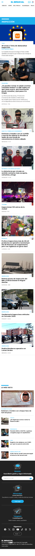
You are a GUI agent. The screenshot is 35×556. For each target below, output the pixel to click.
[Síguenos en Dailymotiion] (30, 529)
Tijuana (4, 204)
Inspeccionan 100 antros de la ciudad (13, 208)
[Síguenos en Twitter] (9, 529)
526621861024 (17, 495)
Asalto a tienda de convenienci (12, 131)
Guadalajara (25, 5)
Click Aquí (17, 501)
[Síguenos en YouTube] (18, 529)
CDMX (10, 5)
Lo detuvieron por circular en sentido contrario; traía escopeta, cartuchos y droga (14, 173)
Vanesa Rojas (9, 49)
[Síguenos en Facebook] (5, 529)
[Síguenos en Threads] (26, 529)
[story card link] (17, 34)
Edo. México (16, 5)
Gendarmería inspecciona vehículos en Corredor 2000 (15, 315)
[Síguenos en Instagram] (13, 529)
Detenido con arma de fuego (11, 168)
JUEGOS (4, 5)
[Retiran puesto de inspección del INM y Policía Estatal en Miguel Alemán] (17, 265)
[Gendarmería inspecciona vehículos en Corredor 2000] (17, 301)
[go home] (17, 541)
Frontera (5, 83)
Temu (3, 43)
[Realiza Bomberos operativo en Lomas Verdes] (17, 335)
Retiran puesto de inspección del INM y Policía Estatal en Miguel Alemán (14, 280)
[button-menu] (2, 2)
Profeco (4, 238)
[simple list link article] (17, 399)
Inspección (5, 276)
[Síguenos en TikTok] (22, 529)
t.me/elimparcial (17, 518)
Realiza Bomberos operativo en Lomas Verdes (14, 349)
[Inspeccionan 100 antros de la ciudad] (17, 193)
